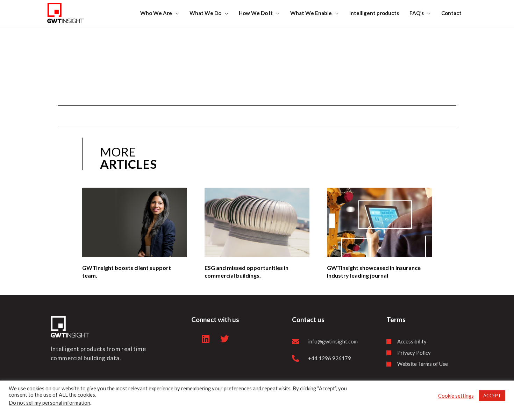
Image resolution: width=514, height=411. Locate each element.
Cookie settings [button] (456, 396)
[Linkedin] (205, 338)
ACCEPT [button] (492, 395)
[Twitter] (225, 338)
